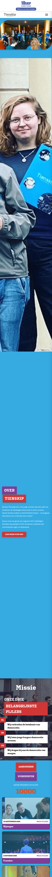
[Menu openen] (47, 14)
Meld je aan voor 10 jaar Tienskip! (26, 9)
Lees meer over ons (14, 534)
